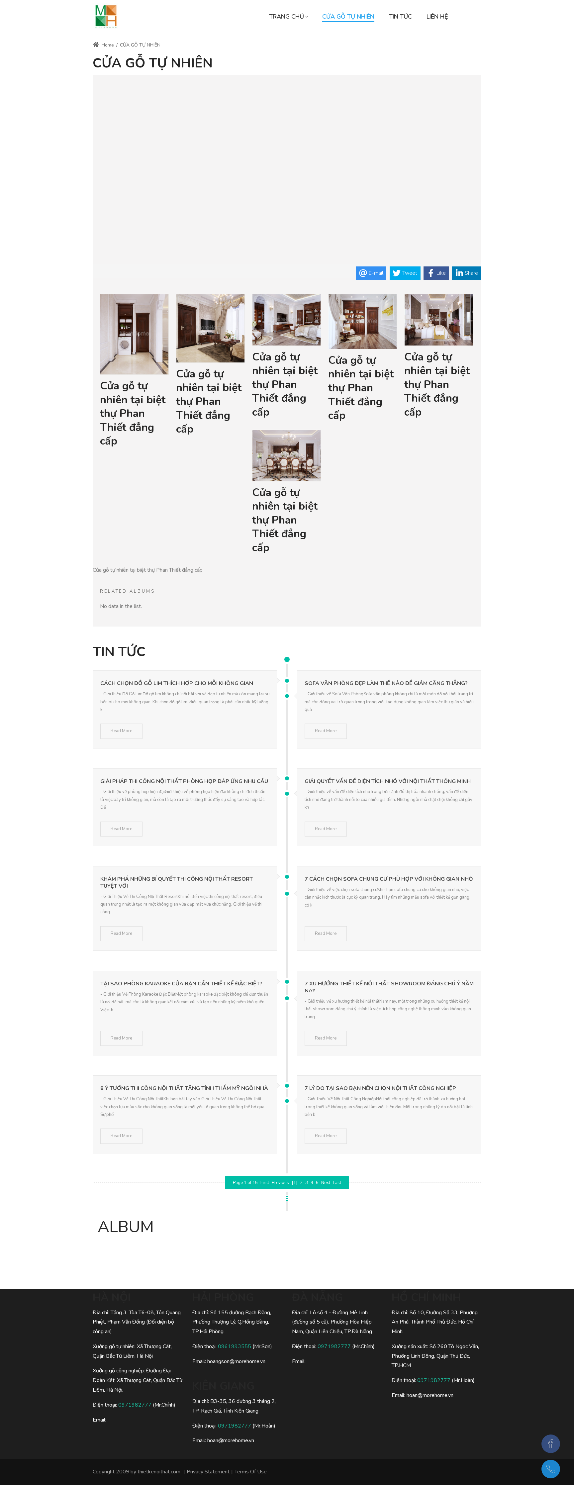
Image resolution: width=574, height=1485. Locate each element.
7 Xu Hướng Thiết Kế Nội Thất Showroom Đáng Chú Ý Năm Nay (389, 987)
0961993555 (234, 1346)
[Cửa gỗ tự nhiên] (106, 16)
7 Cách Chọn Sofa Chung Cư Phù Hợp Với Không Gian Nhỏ (389, 879)
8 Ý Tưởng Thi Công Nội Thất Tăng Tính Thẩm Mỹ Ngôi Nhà (184, 1088)
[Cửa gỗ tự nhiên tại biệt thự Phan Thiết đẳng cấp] (134, 335)
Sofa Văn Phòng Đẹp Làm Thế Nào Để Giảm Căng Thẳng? (386, 683)
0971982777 (134, 1405)
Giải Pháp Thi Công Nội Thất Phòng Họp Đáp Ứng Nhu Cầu (184, 781)
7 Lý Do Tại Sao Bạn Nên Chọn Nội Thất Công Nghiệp (380, 1088)
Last (337, 1183)
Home (107, 45)
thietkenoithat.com (159, 1471)
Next (325, 1183)
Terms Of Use (251, 1471)
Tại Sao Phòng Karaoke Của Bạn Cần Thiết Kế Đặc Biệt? (181, 983)
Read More (121, 731)
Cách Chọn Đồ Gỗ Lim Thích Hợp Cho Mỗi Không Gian (176, 683)
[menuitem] (288, 17)
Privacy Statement (208, 1471)
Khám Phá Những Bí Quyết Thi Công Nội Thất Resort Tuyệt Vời (176, 882)
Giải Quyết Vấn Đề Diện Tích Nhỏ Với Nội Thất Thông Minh (388, 781)
